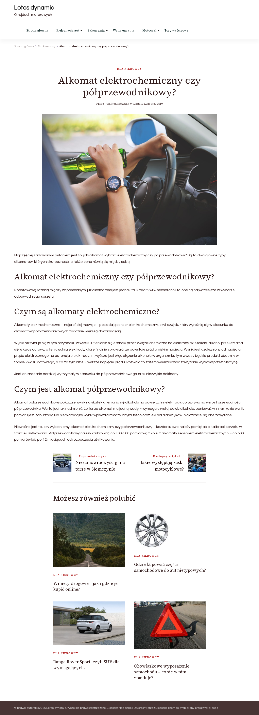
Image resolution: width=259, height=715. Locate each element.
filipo (100, 104)
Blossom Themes (167, 708)
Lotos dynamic (34, 7)
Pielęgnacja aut (67, 30)
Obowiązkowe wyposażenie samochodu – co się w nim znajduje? (161, 672)
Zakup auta (96, 30)
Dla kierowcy (129, 69)
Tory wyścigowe (176, 30)
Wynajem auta (123, 30)
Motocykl (149, 30)
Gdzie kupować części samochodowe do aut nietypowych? (170, 567)
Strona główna (37, 30)
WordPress (210, 708)
